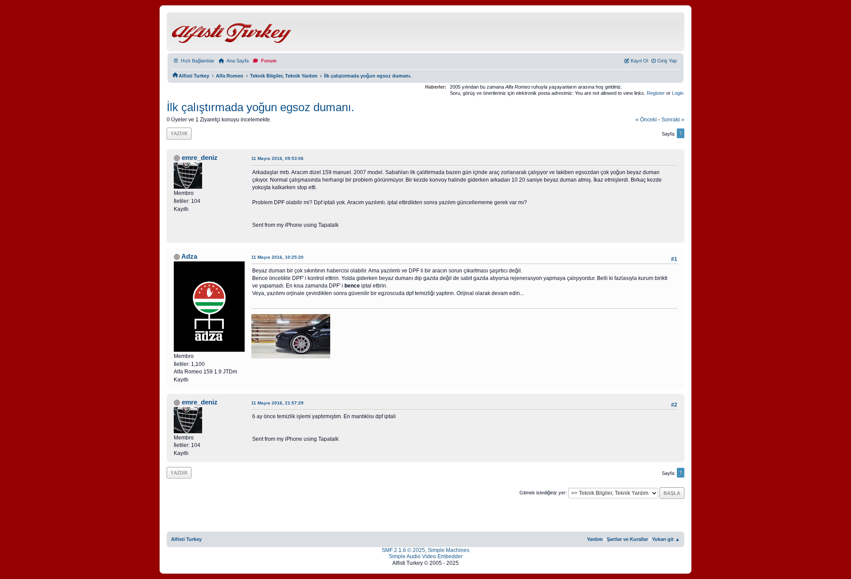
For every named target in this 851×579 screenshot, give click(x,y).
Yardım (595, 539)
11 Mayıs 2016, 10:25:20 (277, 257)
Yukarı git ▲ (666, 539)
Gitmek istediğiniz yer (542, 492)
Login (677, 93)
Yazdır (179, 133)
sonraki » (672, 120)
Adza (189, 256)
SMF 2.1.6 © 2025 (403, 550)
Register (656, 93)
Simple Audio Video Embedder (426, 556)
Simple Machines (448, 550)
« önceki (646, 120)
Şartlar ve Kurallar (627, 539)
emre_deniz (200, 157)
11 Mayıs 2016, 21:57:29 (277, 402)
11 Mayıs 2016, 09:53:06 (277, 158)
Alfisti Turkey (186, 539)
